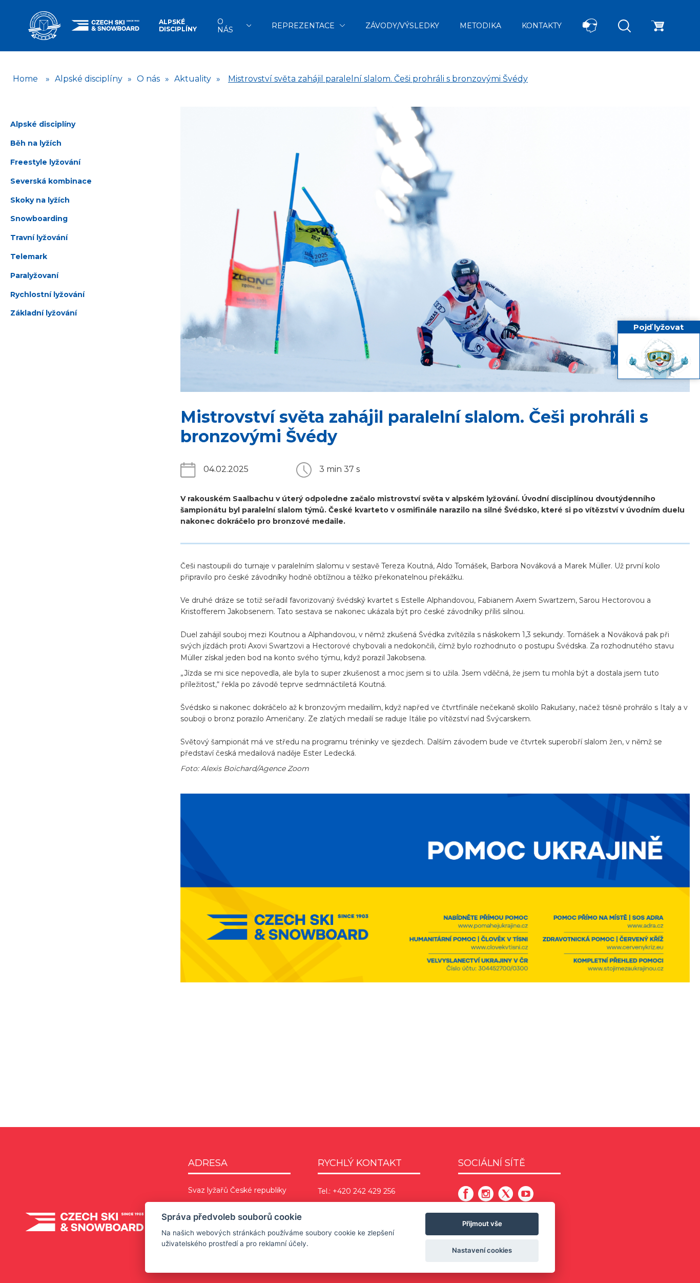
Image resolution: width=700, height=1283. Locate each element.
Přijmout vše (482, 1223)
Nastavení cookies (482, 1250)
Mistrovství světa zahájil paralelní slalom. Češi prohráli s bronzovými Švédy (378, 79)
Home (25, 79)
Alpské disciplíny (178, 25)
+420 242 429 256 (364, 1191)
